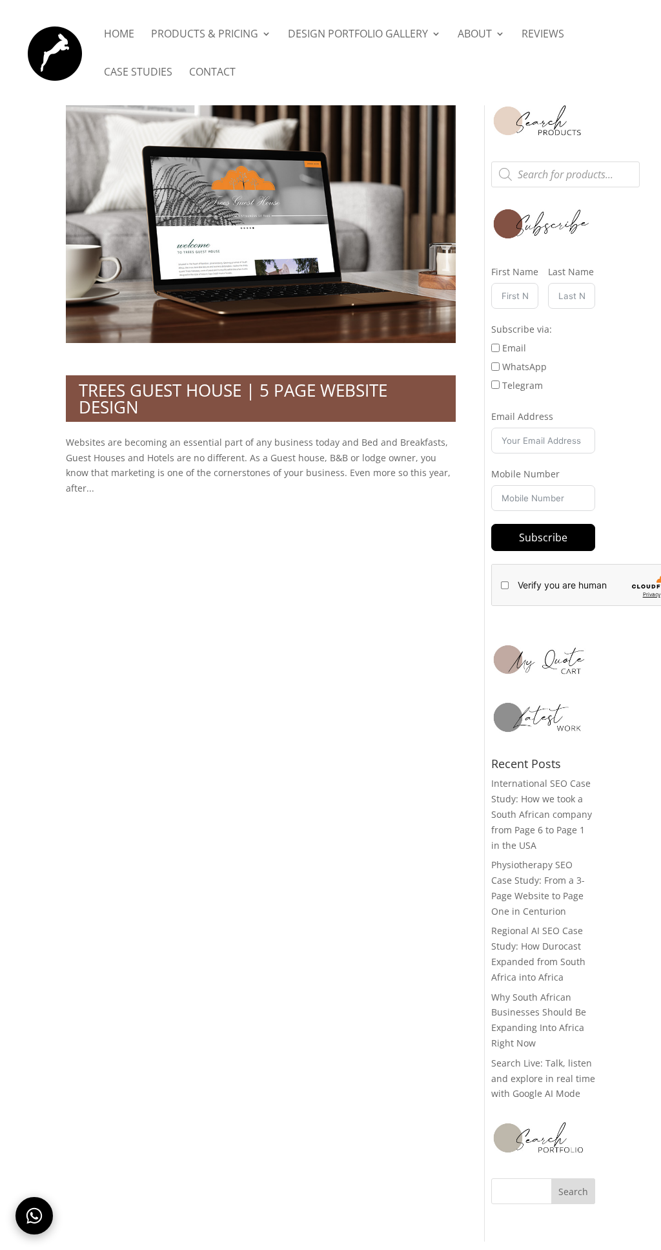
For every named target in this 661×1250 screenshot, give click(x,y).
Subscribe (543, 537)
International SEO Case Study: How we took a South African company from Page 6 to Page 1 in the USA (541, 814)
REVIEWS (543, 35)
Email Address (522, 416)
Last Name (571, 272)
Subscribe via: (521, 329)
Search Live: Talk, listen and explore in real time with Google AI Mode (543, 1078)
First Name (514, 272)
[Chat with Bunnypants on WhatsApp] (34, 1215)
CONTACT (212, 73)
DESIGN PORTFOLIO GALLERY (358, 35)
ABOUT (475, 35)
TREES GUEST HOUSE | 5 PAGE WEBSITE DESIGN (233, 399)
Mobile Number (525, 474)
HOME (119, 35)
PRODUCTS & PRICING (204, 35)
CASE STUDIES (138, 73)
